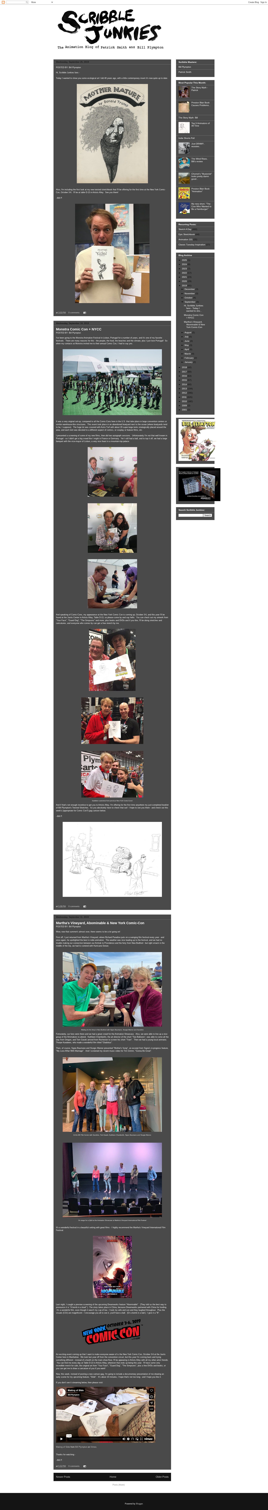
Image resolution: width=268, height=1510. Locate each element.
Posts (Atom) (119, 1485)
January (189, 362)
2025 (185, 260)
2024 (185, 264)
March (188, 353)
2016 (185, 376)
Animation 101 (186, 239)
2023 (185, 268)
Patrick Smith (185, 72)
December (190, 289)
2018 (185, 367)
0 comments (74, 312)
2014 (185, 384)
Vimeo (93, 1447)
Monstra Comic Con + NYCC (78, 329)
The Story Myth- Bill (188, 117)
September (190, 302)
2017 (185, 371)
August (188, 332)
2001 (185, 409)
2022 (185, 273)
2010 (185, 401)
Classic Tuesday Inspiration (192, 244)
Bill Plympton (81, 1447)
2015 (185, 380)
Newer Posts (63, 1477)
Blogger (139, 1504)
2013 (185, 388)
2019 (185, 285)
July (187, 336)
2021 (185, 277)
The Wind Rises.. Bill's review (199, 160)
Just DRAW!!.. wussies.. (198, 145)
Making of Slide (63, 1447)
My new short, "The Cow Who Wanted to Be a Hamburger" (201, 206)
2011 (184, 397)
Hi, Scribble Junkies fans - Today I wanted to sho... (193, 308)
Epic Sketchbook (187, 234)
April (187, 349)
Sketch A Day (185, 229)
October (189, 297)
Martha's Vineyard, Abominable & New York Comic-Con (100, 923)
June (187, 341)
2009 (185, 405)
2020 (185, 281)
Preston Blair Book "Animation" (200, 190)
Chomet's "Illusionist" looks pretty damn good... (201, 176)
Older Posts (162, 1477)
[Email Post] (84, 312)
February (189, 358)
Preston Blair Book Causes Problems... (201, 103)
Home (113, 1477)
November (190, 293)
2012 (185, 393)
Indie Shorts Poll (186, 138)
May (187, 345)
